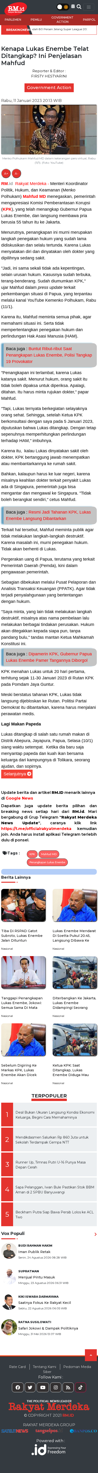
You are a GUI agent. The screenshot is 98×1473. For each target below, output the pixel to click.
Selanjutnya (14, 774)
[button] (73, 6)
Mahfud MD (34, 196)
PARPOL (89, 19)
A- (16, 173)
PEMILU (36, 19)
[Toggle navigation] (88, 7)
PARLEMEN (13, 19)
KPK (7, 209)
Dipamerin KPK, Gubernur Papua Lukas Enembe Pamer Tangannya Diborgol (49, 657)
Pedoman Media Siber (67, 1369)
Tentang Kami (44, 1367)
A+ (6, 173)
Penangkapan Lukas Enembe (47, 862)
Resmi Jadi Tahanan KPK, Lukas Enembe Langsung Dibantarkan (48, 515)
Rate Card (17, 1367)
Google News (19, 798)
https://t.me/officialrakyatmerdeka (36, 828)
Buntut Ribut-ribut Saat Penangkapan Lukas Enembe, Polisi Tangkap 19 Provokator (49, 355)
